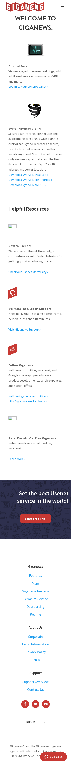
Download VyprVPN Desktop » (28, 175)
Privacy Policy (35, 652)
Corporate (35, 636)
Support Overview (35, 681)
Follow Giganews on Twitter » (28, 396)
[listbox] (35, 722)
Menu (62, 7)
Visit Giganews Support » (25, 329)
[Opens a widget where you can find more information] (53, 757)
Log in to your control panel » (28, 86)
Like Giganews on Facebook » (27, 401)
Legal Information (35, 644)
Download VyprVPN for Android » (30, 180)
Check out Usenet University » (28, 272)
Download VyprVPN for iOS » (27, 185)
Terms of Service (35, 599)
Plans (36, 583)
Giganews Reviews (35, 591)
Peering (35, 614)
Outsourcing (35, 606)
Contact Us (35, 689)
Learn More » (17, 459)
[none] (35, 722)
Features (35, 575)
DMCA (35, 659)
